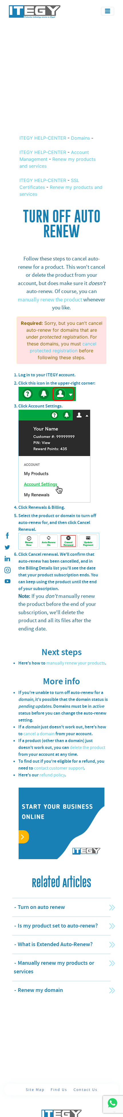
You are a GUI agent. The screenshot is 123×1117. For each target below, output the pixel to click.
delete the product (87, 747)
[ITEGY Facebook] (7, 535)
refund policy (52, 775)
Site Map (36, 1089)
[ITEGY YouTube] (7, 581)
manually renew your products (75, 663)
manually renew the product (50, 299)
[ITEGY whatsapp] (112, 1102)
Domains (80, 138)
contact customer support (59, 768)
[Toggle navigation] (107, 11)
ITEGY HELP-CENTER (43, 138)
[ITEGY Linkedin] (7, 558)
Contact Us (86, 1089)
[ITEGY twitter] (7, 547)
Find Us (59, 1089)
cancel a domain (39, 734)
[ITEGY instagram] (7, 570)
